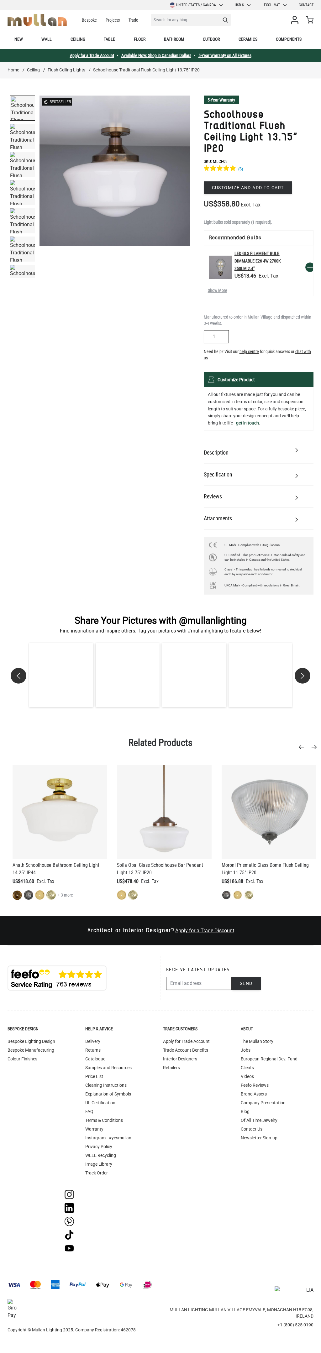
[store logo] (37, 20)
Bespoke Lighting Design (31, 1041)
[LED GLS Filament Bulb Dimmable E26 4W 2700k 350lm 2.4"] (220, 267)
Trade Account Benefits (185, 1050)
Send (246, 983)
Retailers (171, 1067)
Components (289, 39)
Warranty (94, 1129)
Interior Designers (180, 1058)
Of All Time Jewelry (259, 1120)
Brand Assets (254, 1093)
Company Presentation (263, 1102)
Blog (245, 1111)
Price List (94, 1076)
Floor (139, 39)
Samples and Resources (108, 1067)
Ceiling (78, 39)
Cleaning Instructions (106, 1085)
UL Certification (100, 1102)
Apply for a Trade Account (92, 55)
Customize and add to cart (248, 187)
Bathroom (174, 39)
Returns (93, 1050)
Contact (306, 5)
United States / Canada (196, 5)
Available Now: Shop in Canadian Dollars (156, 55)
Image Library (98, 1164)
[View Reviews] (258, 169)
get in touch (247, 422)
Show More (217, 290)
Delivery (92, 1041)
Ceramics (248, 39)
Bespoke (89, 20)
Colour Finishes (22, 1058)
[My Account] (296, 20)
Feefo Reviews (255, 1085)
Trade (133, 20)
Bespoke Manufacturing (31, 1050)
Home (13, 69)
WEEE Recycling (100, 1155)
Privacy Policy (98, 1146)
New (18, 39)
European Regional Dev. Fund (269, 1058)
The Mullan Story (257, 1041)
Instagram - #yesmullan (108, 1137)
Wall (46, 39)
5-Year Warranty (221, 99)
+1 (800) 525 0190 (295, 1324)
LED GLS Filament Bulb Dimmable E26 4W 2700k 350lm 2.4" (257, 261)
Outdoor (211, 39)
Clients (247, 1067)
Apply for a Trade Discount (204, 931)
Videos (247, 1076)
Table (109, 39)
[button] (61, 675)
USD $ (239, 5)
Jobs (245, 1050)
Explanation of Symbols (108, 1093)
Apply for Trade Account (186, 1041)
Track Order (96, 1172)
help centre (249, 351)
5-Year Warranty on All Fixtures (224, 55)
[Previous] (303, 747)
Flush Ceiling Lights (66, 69)
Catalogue (95, 1058)
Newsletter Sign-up (259, 1137)
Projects (113, 20)
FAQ (89, 1111)
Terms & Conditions (104, 1120)
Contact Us (251, 1129)
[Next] (316, 747)
